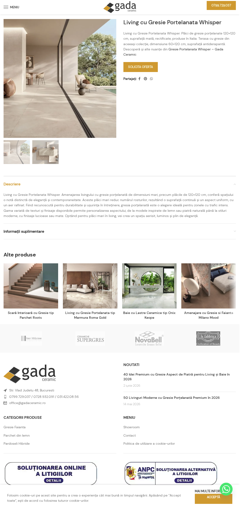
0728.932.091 (43, 397)
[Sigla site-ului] (119, 7)
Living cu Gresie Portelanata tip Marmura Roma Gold (90, 315)
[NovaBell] (149, 338)
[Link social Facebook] (139, 79)
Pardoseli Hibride (17, 443)
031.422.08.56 (68, 397)
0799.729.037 (221, 5)
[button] (8, 78)
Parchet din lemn (17, 435)
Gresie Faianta (15, 427)
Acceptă (213, 497)
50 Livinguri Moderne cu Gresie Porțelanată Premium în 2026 (171, 397)
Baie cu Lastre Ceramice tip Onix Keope (149, 315)
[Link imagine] (30, 373)
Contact (129, 435)
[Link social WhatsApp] (151, 79)
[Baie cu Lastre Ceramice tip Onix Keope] (149, 286)
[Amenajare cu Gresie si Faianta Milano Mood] (208, 286)
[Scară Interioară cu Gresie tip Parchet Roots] (31, 286)
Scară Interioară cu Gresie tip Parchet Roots (31, 315)
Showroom (131, 427)
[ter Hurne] (31, 338)
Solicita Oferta (140, 67)
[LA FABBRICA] (208, 338)
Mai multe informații (211, 491)
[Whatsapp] (226, 489)
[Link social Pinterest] (145, 79)
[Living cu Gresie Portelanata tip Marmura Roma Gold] (90, 286)
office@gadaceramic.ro (27, 403)
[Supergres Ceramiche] (90, 338)
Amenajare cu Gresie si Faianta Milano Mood (208, 315)
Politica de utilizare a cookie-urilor (149, 443)
